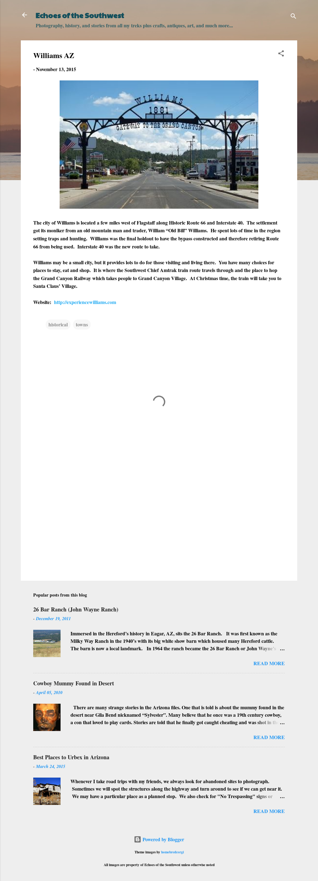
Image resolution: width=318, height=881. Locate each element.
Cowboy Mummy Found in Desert (73, 683)
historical (58, 324)
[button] (281, 54)
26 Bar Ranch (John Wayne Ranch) (75, 609)
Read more (269, 663)
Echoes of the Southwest (80, 15)
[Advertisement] (159, 522)
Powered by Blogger (162, 839)
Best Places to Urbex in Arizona (71, 757)
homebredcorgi (172, 852)
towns (82, 324)
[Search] (293, 16)
